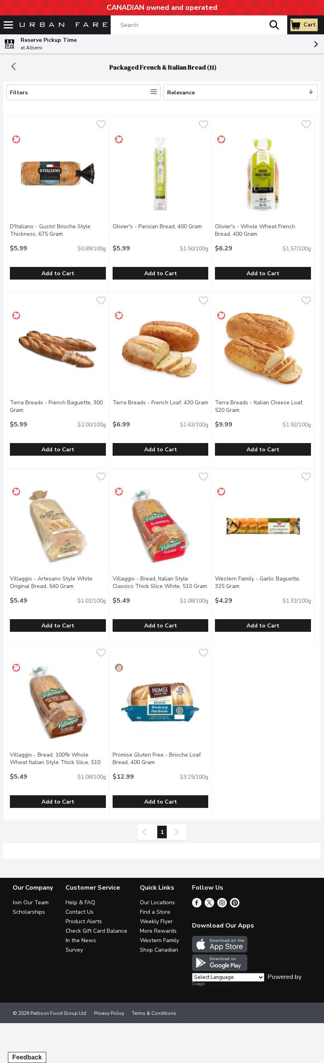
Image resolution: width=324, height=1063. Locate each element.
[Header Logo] (62, 25)
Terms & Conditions (154, 1013)
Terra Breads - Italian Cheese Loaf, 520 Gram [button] (259, 406)
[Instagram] (222, 905)
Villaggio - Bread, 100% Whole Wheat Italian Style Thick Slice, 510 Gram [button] (55, 762)
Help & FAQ (80, 902)
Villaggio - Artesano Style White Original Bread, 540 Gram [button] (58, 582)
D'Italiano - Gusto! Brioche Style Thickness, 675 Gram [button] (58, 230)
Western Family (159, 940)
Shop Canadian (159, 950)
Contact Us (80, 912)
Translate (220, 985)
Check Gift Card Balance (96, 931)
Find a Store (155, 912)
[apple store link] (219, 950)
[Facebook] (197, 905)
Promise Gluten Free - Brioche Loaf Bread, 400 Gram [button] (161, 758)
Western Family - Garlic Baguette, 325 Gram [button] (259, 582)
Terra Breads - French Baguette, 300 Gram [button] (56, 406)
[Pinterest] (234, 905)
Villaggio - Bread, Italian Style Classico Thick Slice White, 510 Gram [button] (161, 582)
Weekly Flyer (156, 921)
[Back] (13, 67)
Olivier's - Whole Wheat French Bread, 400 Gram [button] (263, 230)
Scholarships (29, 912)
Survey (74, 950)
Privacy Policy (109, 1013)
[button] (274, 24)
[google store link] (219, 969)
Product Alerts (84, 921)
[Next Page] (178, 832)
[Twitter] (209, 905)
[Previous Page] (146, 832)
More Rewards (158, 931)
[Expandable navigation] (8, 25)
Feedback (27, 1057)
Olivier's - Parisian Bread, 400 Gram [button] (161, 226)
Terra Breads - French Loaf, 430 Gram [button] (161, 402)
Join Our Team (31, 902)
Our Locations (157, 902)
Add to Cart (57, 273)
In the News (81, 940)
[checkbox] (101, 125)
